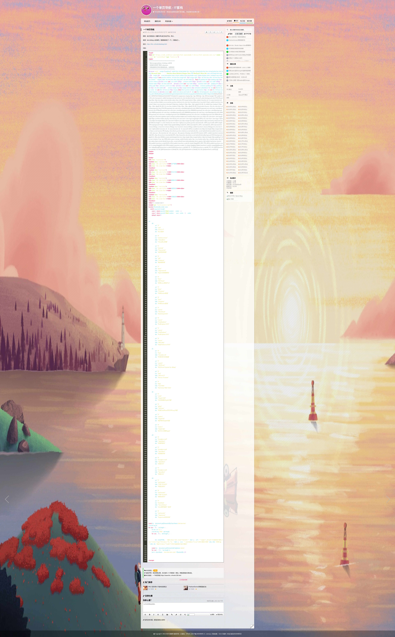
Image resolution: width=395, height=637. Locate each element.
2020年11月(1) (243, 115)
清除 (212, 614)
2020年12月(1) (232, 115)
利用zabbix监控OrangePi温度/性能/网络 (240, 71)
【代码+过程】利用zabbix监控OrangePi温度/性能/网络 (244, 80)
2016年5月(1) (231, 158)
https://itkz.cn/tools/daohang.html (157, 44)
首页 (145, 32)
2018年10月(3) (232, 135)
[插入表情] (145, 614)
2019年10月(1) (243, 124)
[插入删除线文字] (158, 614)
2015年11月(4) (243, 164)
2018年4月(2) (231, 141)
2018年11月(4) (243, 132)
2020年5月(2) (243, 121)
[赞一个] (181, 614)
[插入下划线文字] (162, 614)
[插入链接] (172, 614)
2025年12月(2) (232, 106)
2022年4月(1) (243, 109)
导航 (155, 570)
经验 (228, 98)
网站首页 (147, 21)
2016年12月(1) (232, 150)
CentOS (240, 89)
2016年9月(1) (243, 152)
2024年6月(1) (243, 106)
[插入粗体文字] (150, 614)
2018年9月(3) (243, 135)
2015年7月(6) (231, 170)
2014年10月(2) (232, 173)
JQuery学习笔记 (242, 95)
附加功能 (168, 21)
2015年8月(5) (243, 167)
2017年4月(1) (243, 144)
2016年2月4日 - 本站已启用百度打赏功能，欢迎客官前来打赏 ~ (177, 12)
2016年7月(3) (231, 155)
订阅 (243, 21)
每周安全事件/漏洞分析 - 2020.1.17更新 (239, 67)
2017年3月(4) (231, 147)
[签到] (176, 614)
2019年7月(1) (243, 127)
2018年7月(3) (243, 138)
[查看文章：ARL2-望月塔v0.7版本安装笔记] (145, 590)
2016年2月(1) (231, 161)
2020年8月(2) (243, 118)
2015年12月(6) (232, 164)
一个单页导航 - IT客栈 (168, 7)
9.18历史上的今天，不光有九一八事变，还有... (241, 74)
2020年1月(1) (231, 124)
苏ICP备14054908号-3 (197, 634)
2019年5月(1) (231, 129)
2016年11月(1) (243, 150)
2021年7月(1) (231, 112)
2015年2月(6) (243, 170)
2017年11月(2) (243, 141)
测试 (232, 199)
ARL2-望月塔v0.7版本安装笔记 (157, 586)
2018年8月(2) (231, 138)
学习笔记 (229, 89)
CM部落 (171, 573)
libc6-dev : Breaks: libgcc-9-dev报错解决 (240, 45)
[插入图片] (167, 614)
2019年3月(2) (243, 129)
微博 (230, 21)
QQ (236, 20)
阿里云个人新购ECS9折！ (236, 58)
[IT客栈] (146, 10)
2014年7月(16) (243, 173)
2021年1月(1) (243, 112)
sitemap (208, 634)
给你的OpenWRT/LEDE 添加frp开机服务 (240, 55)
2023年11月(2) (232, 109)
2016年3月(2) (243, 158)
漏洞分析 (158, 21)
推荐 (239, 92)
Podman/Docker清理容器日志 (197, 586)
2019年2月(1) (231, 132)
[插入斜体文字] (154, 614)
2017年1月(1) (243, 147)
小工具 (152, 32)
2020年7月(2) (231, 121)
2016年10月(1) (232, 152)
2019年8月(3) (231, 127)
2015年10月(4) (232, 167)
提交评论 (220, 614)
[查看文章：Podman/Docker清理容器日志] (185, 590)
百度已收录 (173, 32)
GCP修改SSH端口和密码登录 (237, 52)
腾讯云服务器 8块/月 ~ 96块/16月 (238, 77)
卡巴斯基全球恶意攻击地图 (236, 48)
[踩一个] (185, 614)
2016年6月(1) (243, 155)
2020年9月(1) (231, 118)
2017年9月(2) (231, 144)
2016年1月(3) (243, 161)
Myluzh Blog (239, 196)
